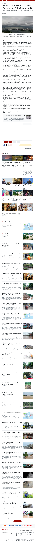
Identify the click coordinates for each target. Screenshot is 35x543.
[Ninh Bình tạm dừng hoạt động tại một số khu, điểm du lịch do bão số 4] (28, 405)
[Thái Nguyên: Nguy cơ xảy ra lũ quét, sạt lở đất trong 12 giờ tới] (28, 335)
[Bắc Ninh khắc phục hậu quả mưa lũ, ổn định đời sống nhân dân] (28, 286)
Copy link (11, 145)
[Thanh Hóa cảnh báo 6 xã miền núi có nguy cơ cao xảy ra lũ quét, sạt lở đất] (28, 385)
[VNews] (27, 526)
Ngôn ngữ (32, 528)
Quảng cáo (27, 530)
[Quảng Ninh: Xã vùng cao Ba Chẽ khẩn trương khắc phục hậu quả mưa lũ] (28, 296)
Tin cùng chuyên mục (7, 221)
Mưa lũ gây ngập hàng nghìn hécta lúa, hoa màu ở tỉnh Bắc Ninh (11, 234)
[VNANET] (31, 526)
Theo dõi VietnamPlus (23, 145)
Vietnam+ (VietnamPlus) (9, 0)
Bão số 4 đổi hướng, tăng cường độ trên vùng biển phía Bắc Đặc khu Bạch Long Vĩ (11, 413)
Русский (27, 0)
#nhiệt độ (14, 141)
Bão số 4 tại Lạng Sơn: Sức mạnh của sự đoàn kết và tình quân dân (11, 373)
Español (22, 0)
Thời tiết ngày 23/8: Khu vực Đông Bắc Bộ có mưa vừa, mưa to (11, 483)
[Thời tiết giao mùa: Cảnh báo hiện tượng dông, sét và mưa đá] (28, 117)
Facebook (4, 145)
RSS (27, 528)
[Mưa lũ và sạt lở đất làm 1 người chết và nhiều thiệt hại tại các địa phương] (28, 365)
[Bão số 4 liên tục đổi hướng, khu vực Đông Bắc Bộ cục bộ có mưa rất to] (28, 226)
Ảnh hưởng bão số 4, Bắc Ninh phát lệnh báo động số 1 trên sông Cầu (11, 254)
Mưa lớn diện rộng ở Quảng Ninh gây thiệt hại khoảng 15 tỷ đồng (11, 244)
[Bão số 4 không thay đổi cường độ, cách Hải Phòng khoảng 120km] (28, 445)
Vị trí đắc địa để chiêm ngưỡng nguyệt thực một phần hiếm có (11, 473)
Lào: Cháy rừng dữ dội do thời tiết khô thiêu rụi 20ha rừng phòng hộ (7, 164)
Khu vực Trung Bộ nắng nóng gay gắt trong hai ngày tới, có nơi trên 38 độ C (11, 304)
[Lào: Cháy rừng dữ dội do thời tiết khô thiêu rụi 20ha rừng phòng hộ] (7, 158)
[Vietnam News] (11, 526)
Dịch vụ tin (23, 530)
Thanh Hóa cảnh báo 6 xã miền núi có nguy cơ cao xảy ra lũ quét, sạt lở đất (11, 383)
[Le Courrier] (17, 526)
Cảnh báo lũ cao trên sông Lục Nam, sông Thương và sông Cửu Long (10, 393)
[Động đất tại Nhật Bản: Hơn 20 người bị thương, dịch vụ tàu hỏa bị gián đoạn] (28, 425)
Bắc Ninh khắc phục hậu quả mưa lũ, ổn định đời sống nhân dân (11, 284)
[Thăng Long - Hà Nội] (29, 0)
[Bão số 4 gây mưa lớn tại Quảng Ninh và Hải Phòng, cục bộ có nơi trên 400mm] (28, 504)
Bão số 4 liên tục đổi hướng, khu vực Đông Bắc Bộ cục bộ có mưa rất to (11, 224)
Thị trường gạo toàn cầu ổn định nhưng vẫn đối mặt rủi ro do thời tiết (17, 164)
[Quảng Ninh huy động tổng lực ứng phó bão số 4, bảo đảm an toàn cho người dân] (28, 465)
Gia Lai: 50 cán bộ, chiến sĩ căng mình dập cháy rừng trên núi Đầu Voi (12, 353)
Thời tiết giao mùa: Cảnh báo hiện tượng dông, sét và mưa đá (14, 116)
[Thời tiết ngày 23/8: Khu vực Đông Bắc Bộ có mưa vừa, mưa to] (28, 484)
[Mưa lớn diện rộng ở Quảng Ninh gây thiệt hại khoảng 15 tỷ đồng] (28, 246)
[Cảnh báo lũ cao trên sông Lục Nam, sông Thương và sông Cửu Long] (28, 395)
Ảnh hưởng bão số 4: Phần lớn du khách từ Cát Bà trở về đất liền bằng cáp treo (11, 274)
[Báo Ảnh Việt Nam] (23, 526)
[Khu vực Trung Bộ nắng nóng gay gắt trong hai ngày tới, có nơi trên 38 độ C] (28, 306)
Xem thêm (17, 521)
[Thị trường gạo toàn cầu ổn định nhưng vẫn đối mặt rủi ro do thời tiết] (17, 158)
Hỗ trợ (30, 528)
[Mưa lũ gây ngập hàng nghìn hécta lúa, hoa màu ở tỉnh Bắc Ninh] (28, 236)
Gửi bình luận (28, 148)
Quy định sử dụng (23, 528)
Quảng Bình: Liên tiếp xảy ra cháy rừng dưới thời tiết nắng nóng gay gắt (27, 164)
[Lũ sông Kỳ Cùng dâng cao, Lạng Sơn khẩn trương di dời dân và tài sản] (28, 514)
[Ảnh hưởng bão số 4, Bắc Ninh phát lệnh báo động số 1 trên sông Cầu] (28, 256)
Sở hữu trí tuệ (18, 528)
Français (20, 0)
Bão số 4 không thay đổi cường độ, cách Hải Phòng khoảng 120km (11, 443)
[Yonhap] (5, 526)
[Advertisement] (17, 132)
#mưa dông (5, 141)
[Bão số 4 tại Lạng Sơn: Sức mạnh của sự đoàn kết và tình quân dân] (28, 375)
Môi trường (4, 3)
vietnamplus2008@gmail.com (22, 538)
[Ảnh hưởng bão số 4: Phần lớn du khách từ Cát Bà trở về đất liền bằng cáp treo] (28, 276)
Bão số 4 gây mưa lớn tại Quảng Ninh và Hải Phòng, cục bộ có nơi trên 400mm (11, 502)
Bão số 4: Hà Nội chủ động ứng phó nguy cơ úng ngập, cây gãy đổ (12, 433)
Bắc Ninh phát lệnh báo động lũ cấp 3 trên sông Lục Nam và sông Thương (12, 453)
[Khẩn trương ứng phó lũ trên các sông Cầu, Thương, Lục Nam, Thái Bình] (28, 345)
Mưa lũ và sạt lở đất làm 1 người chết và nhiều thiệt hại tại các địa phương (11, 363)
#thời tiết (10, 141)
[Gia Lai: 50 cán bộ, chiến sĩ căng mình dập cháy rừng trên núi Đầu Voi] (28, 355)
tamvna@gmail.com (19, 535)
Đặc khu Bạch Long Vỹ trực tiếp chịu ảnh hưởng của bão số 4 (12, 324)
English (17, 0)
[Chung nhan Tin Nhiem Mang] (9, 540)
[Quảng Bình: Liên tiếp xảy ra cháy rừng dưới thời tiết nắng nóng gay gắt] (28, 158)
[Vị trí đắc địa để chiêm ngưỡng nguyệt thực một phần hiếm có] (28, 475)
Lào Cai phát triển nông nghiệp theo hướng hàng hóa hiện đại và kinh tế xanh (11, 492)
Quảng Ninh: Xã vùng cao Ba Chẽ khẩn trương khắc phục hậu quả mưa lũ (11, 294)
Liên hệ (31, 530)
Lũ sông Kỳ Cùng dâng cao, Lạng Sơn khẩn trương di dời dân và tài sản (11, 512)
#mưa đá (18, 141)
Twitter (6, 145)
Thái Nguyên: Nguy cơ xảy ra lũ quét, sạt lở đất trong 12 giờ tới (11, 333)
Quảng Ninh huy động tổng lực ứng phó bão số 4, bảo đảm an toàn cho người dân (11, 463)
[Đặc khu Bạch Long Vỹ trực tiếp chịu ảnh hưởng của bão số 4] (28, 326)
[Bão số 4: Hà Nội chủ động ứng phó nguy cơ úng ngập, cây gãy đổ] (28, 435)
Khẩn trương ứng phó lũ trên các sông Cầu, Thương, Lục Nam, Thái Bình (11, 343)
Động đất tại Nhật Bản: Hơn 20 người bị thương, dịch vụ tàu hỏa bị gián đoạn (12, 423)
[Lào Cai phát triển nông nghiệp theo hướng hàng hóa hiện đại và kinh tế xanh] (28, 494)
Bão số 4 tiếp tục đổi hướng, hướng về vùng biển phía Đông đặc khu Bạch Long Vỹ (12, 314)
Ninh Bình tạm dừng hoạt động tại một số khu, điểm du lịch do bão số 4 (11, 403)
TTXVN (20, 530)
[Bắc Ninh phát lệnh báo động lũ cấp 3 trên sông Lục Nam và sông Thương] (28, 455)
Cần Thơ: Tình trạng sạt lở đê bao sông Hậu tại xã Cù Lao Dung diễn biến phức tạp (11, 264)
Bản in (9, 145)
